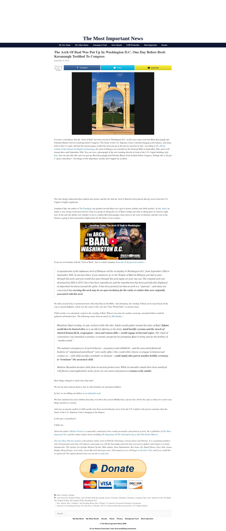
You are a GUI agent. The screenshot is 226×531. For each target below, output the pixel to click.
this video (162, 208)
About (111, 519)
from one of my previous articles (130, 262)
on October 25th (145, 450)
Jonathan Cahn (140, 497)
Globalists (131, 497)
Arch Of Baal (86, 497)
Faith (58, 495)
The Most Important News (113, 38)
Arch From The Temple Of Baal (68, 497)
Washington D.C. (91, 500)
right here (104, 453)
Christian (114, 497)
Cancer (107, 497)
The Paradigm (85, 208)
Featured (64, 495)
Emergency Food (100, 45)
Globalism (122, 497)
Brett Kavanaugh (98, 497)
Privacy (120, 519)
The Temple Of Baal (61, 500)
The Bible (167, 497)
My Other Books (81, 45)
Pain (149, 497)
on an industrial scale (92, 393)
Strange (71, 495)
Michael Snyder (76, 431)
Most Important (150, 45)
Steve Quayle (116, 45)
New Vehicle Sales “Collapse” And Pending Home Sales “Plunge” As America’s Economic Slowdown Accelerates (99, 503)
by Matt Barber (115, 316)
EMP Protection (133, 45)
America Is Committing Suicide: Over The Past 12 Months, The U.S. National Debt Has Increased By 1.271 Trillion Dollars (102, 505)
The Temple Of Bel (77, 500)
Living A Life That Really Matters (143, 434)
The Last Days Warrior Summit (67, 440)
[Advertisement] (113, 18)
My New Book (64, 45)
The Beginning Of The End (113, 434)
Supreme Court (157, 497)
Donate (164, 45)
